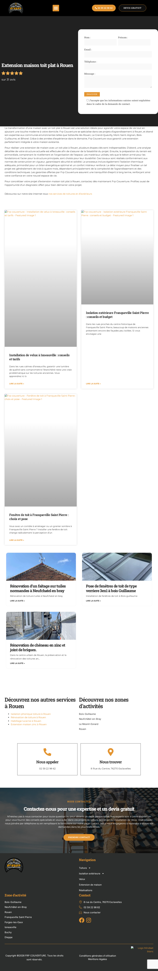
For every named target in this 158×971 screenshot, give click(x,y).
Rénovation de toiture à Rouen (28, 717)
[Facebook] (81, 920)
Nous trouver (111, 761)
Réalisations (85, 890)
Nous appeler (47, 761)
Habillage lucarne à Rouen (26, 720)
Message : (89, 73)
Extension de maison (90, 884)
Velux (82, 879)
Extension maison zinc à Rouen (29, 724)
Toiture (83, 867)
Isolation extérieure (89, 873)
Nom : (87, 37)
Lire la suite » (16, 383)
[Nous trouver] (110, 752)
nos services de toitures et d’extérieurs (70, 193)
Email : (88, 49)
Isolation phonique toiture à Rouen (31, 713)
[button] (56, 8)
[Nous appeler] (47, 752)
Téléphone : (90, 61)
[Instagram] (88, 920)
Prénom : (123, 37)
